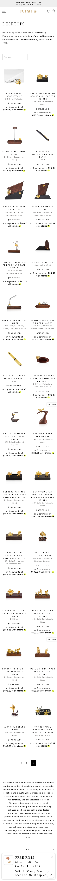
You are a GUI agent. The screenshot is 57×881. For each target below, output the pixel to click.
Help (28, 850)
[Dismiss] (52, 857)
